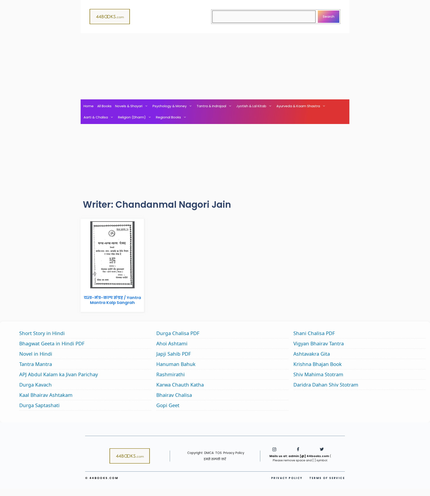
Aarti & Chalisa (96, 117)
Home (89, 106)
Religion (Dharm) (132, 117)
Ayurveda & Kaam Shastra (298, 106)
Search (328, 16)
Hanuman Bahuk (176, 364)
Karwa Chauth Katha (180, 384)
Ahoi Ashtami (171, 343)
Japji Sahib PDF (173, 353)
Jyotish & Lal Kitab (251, 106)
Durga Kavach (35, 384)
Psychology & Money (170, 106)
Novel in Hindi (35, 353)
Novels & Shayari (128, 106)
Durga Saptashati (39, 405)
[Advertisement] (215, 66)
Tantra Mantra (35, 364)
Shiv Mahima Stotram (318, 374)
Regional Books (168, 117)
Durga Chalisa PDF (177, 333)
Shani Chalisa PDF (314, 333)
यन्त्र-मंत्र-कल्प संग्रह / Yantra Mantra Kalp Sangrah (112, 300)
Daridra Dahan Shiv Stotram (325, 384)
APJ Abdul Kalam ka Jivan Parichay (58, 374)
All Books (104, 106)
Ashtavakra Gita (311, 353)
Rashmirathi (170, 374)
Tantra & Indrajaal (211, 106)
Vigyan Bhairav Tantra (318, 343)
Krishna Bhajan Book (317, 364)
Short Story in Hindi (42, 333)
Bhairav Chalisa (174, 394)
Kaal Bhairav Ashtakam (46, 394)
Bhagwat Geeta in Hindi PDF (51, 343)
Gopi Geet (167, 405)
